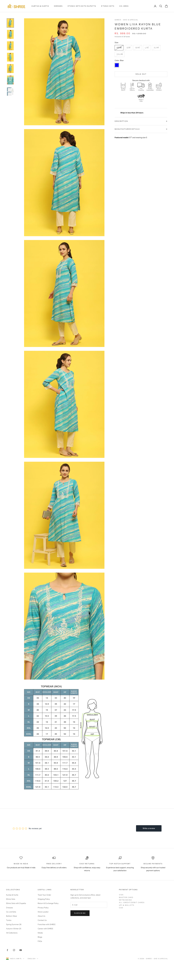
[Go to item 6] (10, 80)
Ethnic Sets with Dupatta (82, 6)
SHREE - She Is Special (126, 20)
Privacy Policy (43, 907)
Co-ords (124, 6)
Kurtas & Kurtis (40, 6)
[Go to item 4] (10, 57)
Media (40, 933)
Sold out (141, 74)
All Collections (11, 933)
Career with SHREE (45, 928)
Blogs (40, 937)
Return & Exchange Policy (48, 903)
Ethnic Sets (107, 6)
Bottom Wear (11, 916)
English (32, 959)
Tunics (8, 920)
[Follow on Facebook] (7, 950)
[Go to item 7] (10, 91)
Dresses (58, 6)
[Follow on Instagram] (14, 950)
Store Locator (43, 912)
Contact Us (42, 920)
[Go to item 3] (10, 45)
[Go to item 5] (10, 68)
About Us (41, 916)
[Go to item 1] (10, 23)
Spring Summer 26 (13, 924)
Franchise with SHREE (47, 924)
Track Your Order (44, 895)
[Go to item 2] (10, 34)
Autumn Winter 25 (13, 928)
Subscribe (80, 913)
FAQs (40, 941)
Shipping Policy (44, 899)
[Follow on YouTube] (20, 950)
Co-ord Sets (11, 912)
